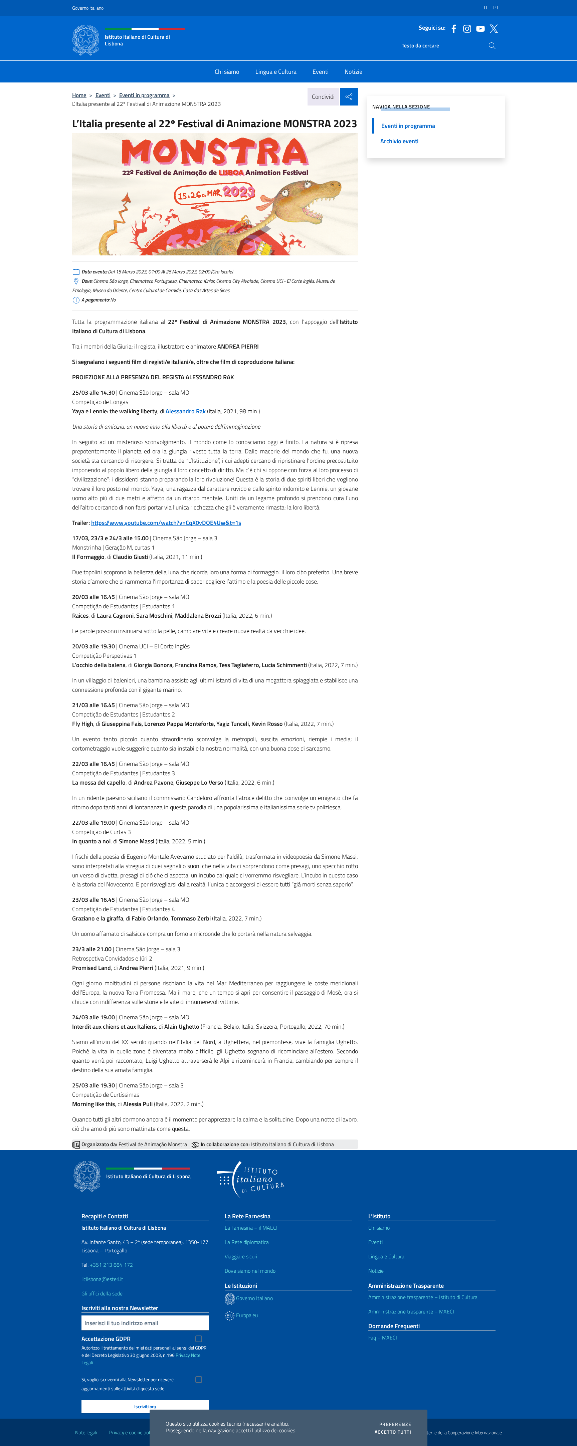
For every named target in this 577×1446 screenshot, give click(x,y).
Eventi (103, 95)
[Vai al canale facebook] (452, 28)
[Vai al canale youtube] (479, 28)
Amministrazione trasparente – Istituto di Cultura (422, 1297)
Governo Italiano (88, 7)
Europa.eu (246, 1315)
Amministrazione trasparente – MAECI (411, 1311)
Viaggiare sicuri (241, 1256)
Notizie (376, 1271)
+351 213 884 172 (111, 1265)
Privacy (183, 1355)
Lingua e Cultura (386, 1256)
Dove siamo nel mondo (250, 1271)
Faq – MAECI (382, 1337)
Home (79, 95)
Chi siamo (379, 1228)
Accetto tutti (393, 1432)
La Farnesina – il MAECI (251, 1228)
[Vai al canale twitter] (492, 28)
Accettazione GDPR (106, 1338)
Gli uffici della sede (102, 1293)
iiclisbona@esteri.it (102, 1279)
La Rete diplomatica (247, 1242)
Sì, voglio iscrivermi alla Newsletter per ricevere (127, 1379)
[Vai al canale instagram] (465, 28)
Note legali (86, 1432)
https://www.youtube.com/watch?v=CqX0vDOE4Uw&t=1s (166, 522)
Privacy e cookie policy (132, 1432)
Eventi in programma (144, 95)
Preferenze (395, 1424)
